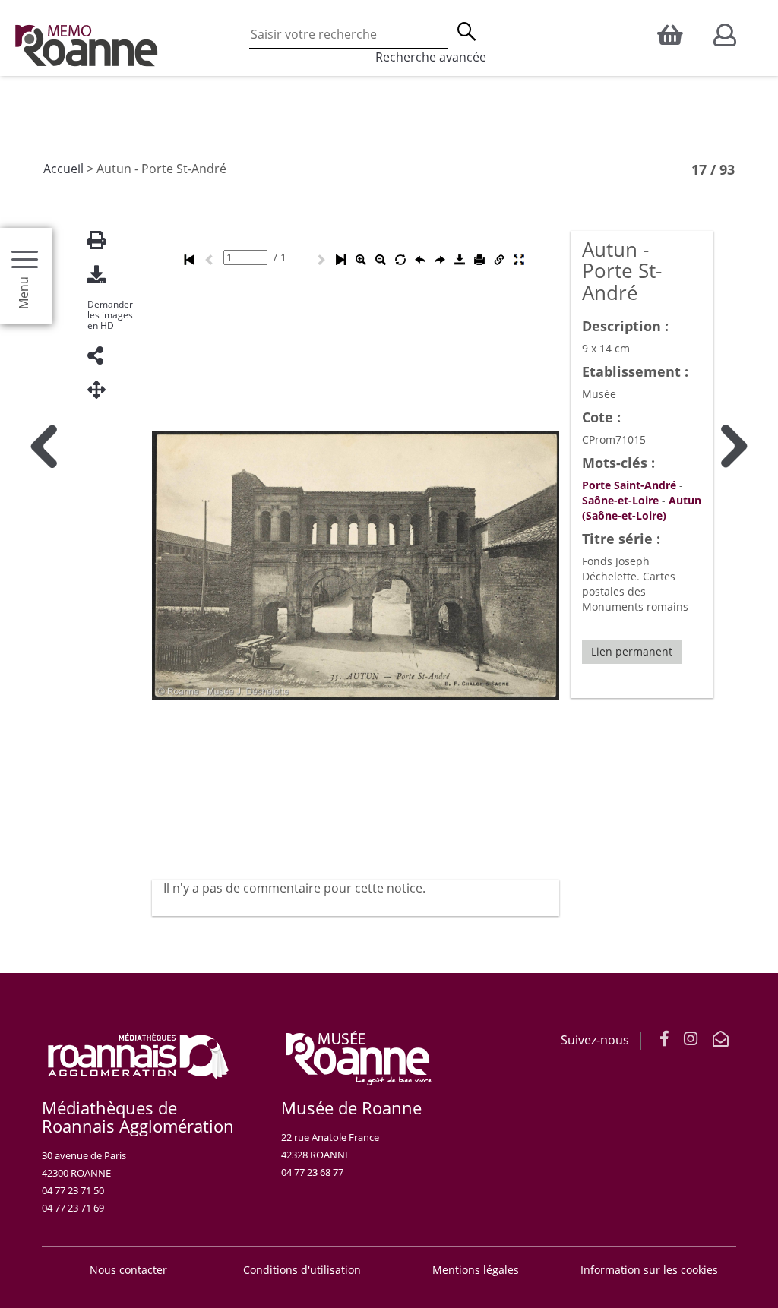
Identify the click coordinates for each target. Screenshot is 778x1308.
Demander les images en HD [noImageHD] (110, 315)
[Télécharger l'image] (103, 274)
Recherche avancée (430, 57)
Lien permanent (631, 651)
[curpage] (245, 257)
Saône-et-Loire (620, 500)
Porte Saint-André (629, 485)
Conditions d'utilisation (302, 1269)
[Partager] (103, 355)
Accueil (63, 168)
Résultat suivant (734, 801)
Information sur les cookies (649, 1269)
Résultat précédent (43, 801)
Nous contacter (128, 1269)
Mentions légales (475, 1269)
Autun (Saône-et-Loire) (641, 508)
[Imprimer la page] (103, 240)
